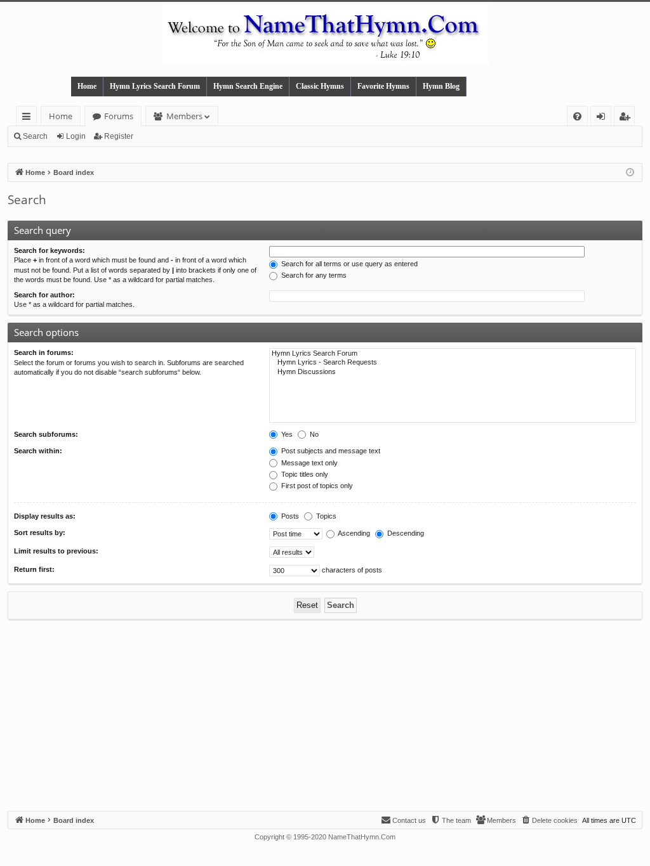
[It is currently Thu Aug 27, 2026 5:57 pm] (630, 172)
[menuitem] (577, 116)
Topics (325, 516)
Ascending (353, 533)
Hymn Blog (441, 86)
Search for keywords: (49, 250)
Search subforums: (46, 434)
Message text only (308, 463)
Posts (289, 516)
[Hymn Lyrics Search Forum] (452, 353)
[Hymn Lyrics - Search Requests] (452, 362)
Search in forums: (44, 352)
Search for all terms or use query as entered (348, 264)
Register (118, 136)
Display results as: (45, 516)
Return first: (34, 569)
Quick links (29, 118)
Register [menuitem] (627, 118)
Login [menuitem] (603, 118)
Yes (286, 434)
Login (76, 136)
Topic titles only (303, 474)
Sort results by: (39, 532)
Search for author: (44, 295)
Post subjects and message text (329, 451)
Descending (404, 533)
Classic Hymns (320, 86)
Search (35, 136)
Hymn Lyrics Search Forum (155, 86)
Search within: (38, 451)
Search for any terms (313, 275)
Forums (118, 116)
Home (86, 86)
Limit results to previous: (56, 551)
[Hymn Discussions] (452, 372)
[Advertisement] (325, 716)
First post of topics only (316, 485)
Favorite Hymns (383, 86)
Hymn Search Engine (247, 86)
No (313, 434)
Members (184, 116)
